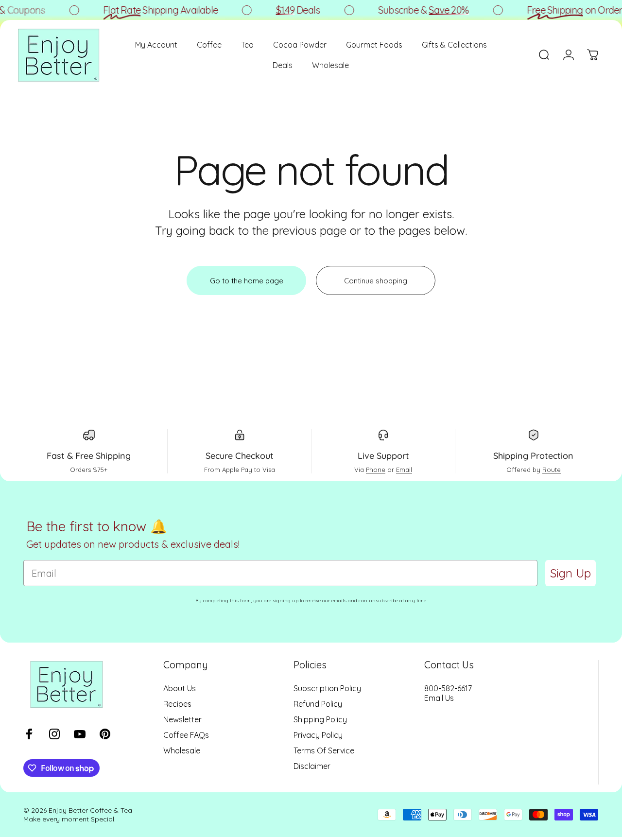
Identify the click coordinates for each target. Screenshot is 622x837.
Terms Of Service (324, 750)
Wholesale (181, 750)
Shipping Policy (320, 719)
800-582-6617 (448, 688)
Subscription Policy (327, 688)
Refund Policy (318, 704)
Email (404, 469)
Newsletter (182, 719)
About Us (179, 688)
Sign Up (570, 573)
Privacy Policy (318, 735)
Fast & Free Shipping (89, 455)
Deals (294, 10)
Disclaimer (312, 766)
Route (551, 469)
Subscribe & (420, 10)
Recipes (177, 704)
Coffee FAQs (186, 735)
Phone (375, 469)
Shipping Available (157, 10)
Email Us (439, 698)
